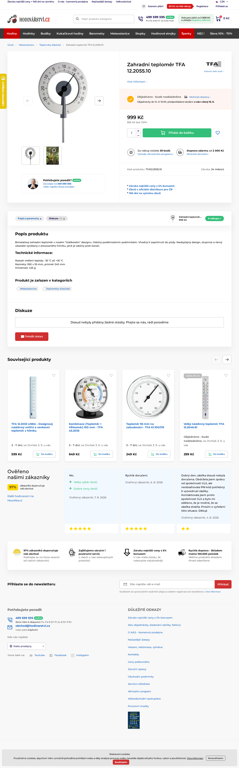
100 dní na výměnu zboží (145, 193)
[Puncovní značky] (134, 719)
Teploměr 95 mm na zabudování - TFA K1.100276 (145, 425)
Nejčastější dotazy (102, 1)
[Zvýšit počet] (138, 131)
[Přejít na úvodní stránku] (28, 19)
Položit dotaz (33, 336)
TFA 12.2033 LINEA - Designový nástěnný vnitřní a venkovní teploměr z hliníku (32, 427)
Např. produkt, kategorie (97, 18)
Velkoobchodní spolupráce (144, 698)
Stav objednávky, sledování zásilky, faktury (154, 624)
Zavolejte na (57, 183)
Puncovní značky (138, 706)
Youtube (40, 655)
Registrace (202, 6)
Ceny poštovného (138, 661)
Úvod (10, 44)
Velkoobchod (123, 1)
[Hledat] (77, 19)
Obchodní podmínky (141, 676)
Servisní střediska (139, 683)
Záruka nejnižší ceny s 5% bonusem (152, 185)
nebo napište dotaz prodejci (58, 186)
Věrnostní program (139, 691)
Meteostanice (26, 44)
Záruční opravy (137, 669)
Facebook (60, 655)
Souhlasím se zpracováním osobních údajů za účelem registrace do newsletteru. (170, 591)
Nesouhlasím (215, 758)
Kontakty (133, 654)
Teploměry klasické (50, 44)
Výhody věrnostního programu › (156, 154)
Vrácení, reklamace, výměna (145, 647)
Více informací (213, 591)
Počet (131, 133)
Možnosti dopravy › (200, 97)
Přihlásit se (222, 6)
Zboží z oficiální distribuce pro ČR (151, 189)
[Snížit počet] (138, 135)
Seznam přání (155, 6)
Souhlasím (121, 762)
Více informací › (137, 81)
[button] (99, 100)
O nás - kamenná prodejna (73, 1)
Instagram (82, 655)
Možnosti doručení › (198, 154)
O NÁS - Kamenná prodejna (145, 632)
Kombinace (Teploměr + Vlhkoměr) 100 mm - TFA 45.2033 (86, 427)
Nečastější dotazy (139, 639)
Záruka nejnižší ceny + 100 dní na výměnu (30, 1)
